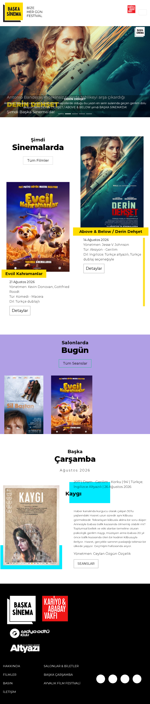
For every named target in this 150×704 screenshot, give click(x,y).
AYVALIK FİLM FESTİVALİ (62, 683)
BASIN (8, 683)
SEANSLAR (86, 564)
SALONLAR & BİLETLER (61, 666)
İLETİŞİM (9, 692)
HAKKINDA (11, 666)
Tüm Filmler (38, 160)
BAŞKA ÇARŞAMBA (58, 674)
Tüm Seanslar (75, 363)
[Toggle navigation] (143, 12)
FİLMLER (9, 674)
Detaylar (20, 310)
